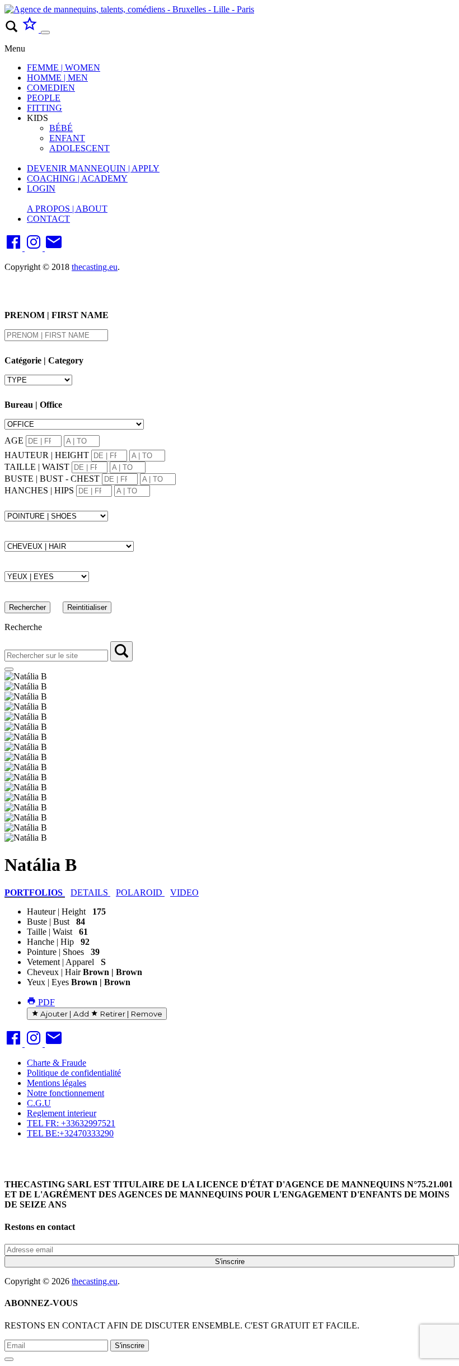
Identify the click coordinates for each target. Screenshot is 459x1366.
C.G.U (39, 1103)
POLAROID (140, 892)
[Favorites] (31, 29)
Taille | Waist (49, 931)
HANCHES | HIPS (39, 490)
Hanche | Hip (50, 942)
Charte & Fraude (56, 1062)
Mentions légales (56, 1083)
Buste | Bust (48, 921)
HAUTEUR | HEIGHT (46, 455)
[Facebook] (14, 248)
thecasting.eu (95, 267)
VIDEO (184, 892)
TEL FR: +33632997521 (71, 1123)
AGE (14, 440)
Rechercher (27, 607)
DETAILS (90, 892)
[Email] (54, 248)
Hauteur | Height (56, 911)
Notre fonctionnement (65, 1093)
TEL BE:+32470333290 (70, 1133)
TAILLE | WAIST (36, 467)
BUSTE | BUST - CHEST (52, 478)
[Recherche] (121, 651)
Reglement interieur (61, 1113)
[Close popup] (8, 1359)
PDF (45, 1002)
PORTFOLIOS (34, 892)
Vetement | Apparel (60, 962)
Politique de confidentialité (74, 1073)
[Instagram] (35, 248)
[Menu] (45, 32)
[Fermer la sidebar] (8, 669)
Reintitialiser (87, 607)
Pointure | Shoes (55, 952)
